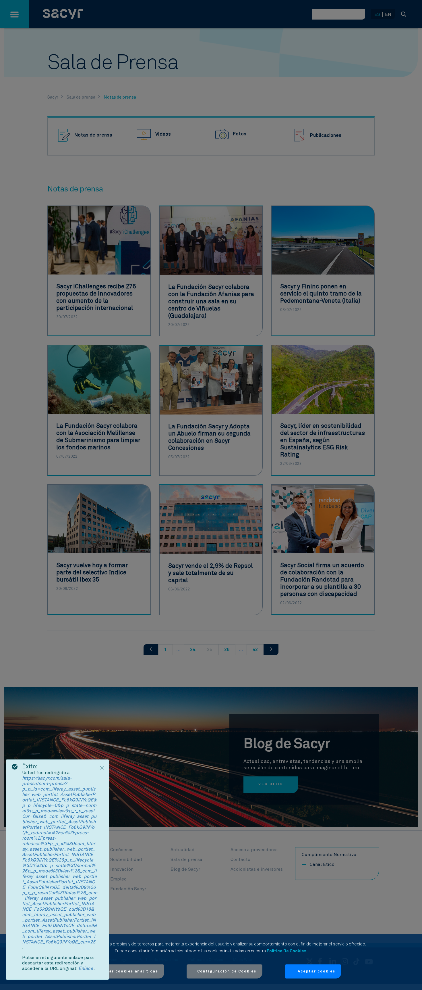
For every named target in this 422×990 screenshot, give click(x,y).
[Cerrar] (102, 767)
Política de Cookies (286, 951)
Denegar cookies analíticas (126, 971)
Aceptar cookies (316, 971)
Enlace (86, 968)
